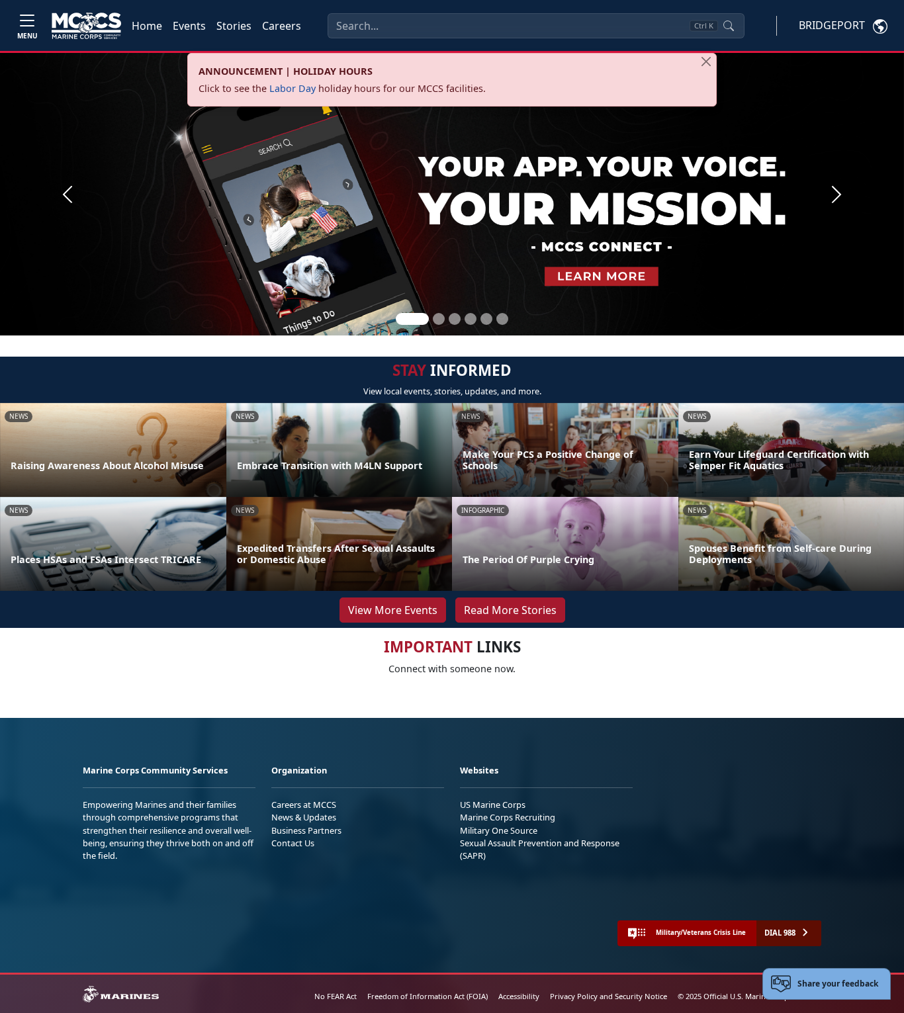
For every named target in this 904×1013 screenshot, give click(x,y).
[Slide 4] (470, 319)
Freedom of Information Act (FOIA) (427, 996)
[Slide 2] (439, 319)
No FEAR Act (335, 996)
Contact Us (292, 843)
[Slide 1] (412, 319)
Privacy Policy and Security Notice (608, 996)
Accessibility (518, 996)
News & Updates (303, 817)
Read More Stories (510, 610)
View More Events (392, 610)
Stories (233, 26)
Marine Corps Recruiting (507, 817)
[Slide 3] (455, 319)
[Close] (706, 61)
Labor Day (292, 88)
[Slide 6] (502, 319)
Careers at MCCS (303, 805)
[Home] (86, 25)
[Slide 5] (486, 319)
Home (147, 26)
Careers (281, 26)
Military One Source (498, 830)
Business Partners (306, 830)
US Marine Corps (492, 805)
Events (189, 26)
